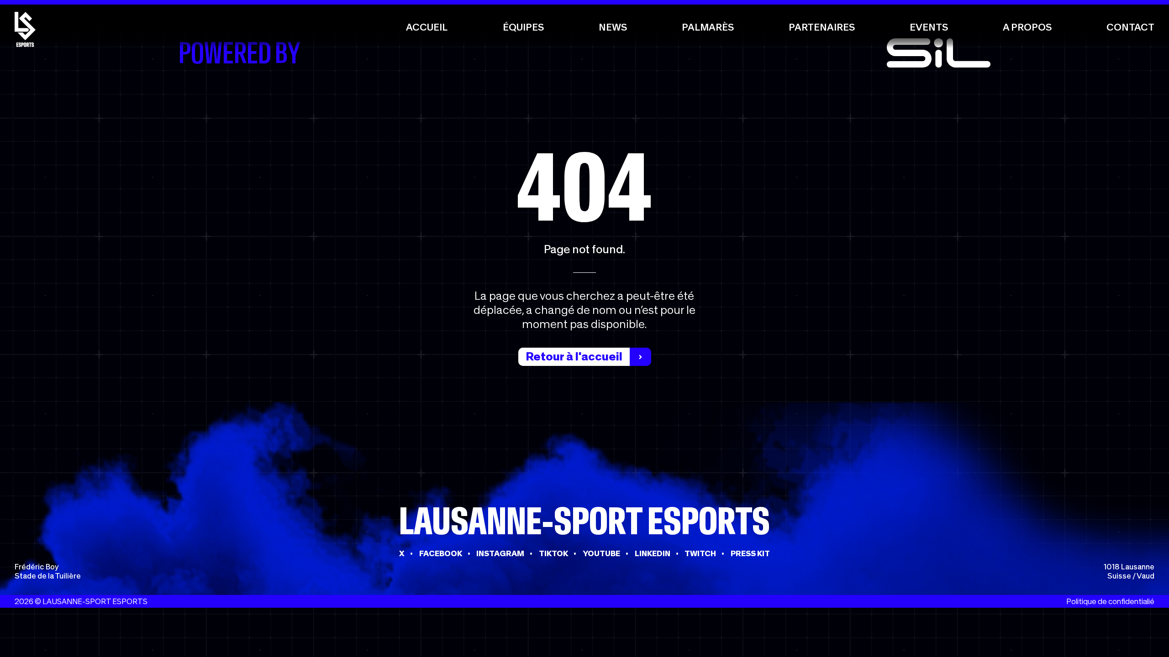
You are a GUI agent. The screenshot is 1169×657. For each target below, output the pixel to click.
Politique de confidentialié (1110, 601)
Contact (1130, 27)
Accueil (427, 27)
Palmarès (708, 27)
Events (929, 27)
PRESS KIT (750, 553)
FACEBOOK (440, 553)
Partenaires (822, 27)
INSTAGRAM (500, 553)
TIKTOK (553, 553)
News (613, 27)
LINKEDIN (652, 553)
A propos (1027, 27)
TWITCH (700, 553)
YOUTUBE (601, 553)
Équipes (523, 27)
